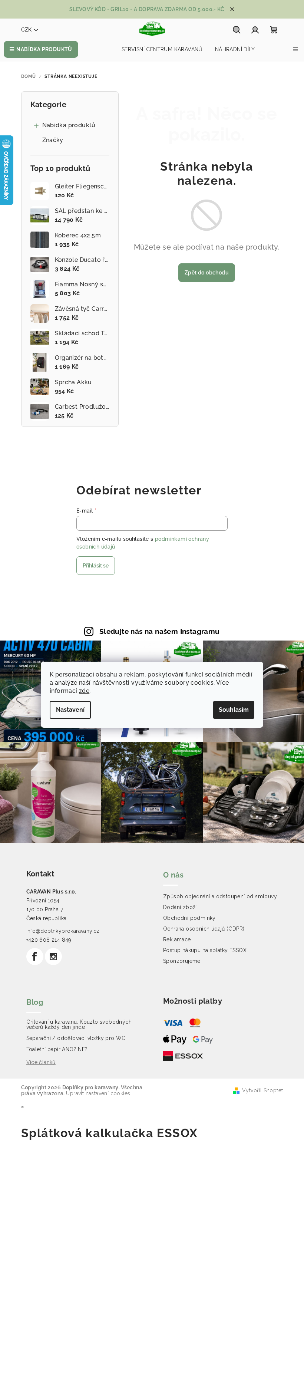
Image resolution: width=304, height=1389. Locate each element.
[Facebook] (34, 956)
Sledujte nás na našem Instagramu (159, 631)
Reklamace (177, 939)
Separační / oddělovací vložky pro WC (76, 1038)
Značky (52, 140)
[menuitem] (41, 49)
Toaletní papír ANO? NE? (57, 1049)
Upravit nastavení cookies (98, 1093)
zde (84, 690)
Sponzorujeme (182, 961)
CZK (26, 30)
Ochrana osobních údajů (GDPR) (204, 929)
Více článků (41, 1062)
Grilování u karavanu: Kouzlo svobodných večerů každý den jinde (79, 1024)
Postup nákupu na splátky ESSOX (205, 950)
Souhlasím (234, 709)
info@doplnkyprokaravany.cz (63, 931)
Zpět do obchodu (207, 273)
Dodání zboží (180, 907)
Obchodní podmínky (189, 918)
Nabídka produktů (69, 125)
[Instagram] (53, 956)
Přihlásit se (96, 566)
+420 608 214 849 (49, 940)
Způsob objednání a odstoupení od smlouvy (220, 896)
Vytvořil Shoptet (262, 1090)
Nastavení (70, 709)
